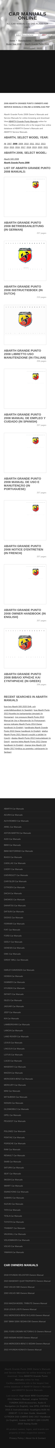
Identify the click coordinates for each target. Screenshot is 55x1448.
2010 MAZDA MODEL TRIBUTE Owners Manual (25, 1303)
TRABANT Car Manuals (14, 1228)
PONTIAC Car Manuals (14, 1137)
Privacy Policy (16, 1438)
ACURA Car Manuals (13, 815)
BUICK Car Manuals (13, 857)
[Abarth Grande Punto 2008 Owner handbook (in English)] (27, 584)
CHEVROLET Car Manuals (16, 875)
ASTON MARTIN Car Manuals (17, 833)
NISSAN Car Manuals (13, 1103)
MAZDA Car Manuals (13, 1073)
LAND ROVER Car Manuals (16, 1036)
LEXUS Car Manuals (13, 1042)
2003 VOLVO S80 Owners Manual (19, 1293)
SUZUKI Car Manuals (13, 1204)
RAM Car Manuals (12, 1149)
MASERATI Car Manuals (15, 1067)
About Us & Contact (36, 1438)
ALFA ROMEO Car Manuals (16, 821)
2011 (32, 144)
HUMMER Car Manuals (14, 982)
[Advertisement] (27, 71)
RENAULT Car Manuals (14, 1155)
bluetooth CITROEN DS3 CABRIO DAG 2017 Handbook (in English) (27, 1416)
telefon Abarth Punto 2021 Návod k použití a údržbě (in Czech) (26, 734)
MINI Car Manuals (12, 1091)
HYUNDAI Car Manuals (14, 988)
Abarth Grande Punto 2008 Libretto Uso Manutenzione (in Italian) (25, 354)
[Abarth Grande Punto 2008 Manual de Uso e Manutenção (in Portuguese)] (27, 453)
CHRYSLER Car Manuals (15, 881)
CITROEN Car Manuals (14, 887)
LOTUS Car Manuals (13, 1055)
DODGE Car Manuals (13, 917)
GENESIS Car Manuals (14, 948)
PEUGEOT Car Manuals (15, 1121)
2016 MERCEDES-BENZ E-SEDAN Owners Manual (27, 1343)
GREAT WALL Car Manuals (16, 960)
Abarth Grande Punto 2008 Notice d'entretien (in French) (23, 549)
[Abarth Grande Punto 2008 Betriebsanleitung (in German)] (27, 197)
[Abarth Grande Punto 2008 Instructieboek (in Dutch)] (27, 261)
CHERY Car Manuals (13, 869)
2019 (34, 147)
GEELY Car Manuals (13, 942)
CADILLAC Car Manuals (15, 863)
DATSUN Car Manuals (14, 911)
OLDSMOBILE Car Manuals (16, 1109)
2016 (17, 147)
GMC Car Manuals (12, 954)
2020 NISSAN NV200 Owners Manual (21, 1337)
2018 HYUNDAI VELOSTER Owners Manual (23, 1275)
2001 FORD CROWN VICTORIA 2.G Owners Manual (27, 1331)
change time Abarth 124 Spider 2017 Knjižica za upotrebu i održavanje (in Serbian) (26, 748)
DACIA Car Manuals (13, 893)
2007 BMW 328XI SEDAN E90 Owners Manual (25, 1321)
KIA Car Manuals (11, 1018)
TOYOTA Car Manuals (14, 1222)
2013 (43, 144)
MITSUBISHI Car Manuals (15, 1097)
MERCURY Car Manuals (15, 1085)
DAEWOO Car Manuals (14, 899)
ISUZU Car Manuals (13, 1000)
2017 (23, 147)
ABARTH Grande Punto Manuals (23, 121)
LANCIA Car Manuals (13, 1030)
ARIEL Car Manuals (12, 827)
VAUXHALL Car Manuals (15, 1234)
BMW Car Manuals (12, 845)
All (5, 144)
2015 (12, 147)
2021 (45, 147)
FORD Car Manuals (13, 936)
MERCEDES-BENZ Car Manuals (18, 1079)
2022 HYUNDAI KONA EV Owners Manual (22, 1349)
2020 (40, 147)
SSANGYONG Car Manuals (16, 1192)
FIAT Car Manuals (12, 930)
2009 (20, 144)
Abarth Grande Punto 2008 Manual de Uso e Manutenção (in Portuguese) (22, 484)
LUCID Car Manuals (13, 1061)
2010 (26, 144)
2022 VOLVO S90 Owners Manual (19, 1287)
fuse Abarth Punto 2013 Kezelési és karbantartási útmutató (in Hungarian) (27, 713)
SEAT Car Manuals (12, 1173)
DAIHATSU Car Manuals (15, 905)
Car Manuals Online (27, 16)
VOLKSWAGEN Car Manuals (17, 1240)
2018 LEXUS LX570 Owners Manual (20, 1309)
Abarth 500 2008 (11, 159)
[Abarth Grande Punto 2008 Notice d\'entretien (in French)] (27, 520)
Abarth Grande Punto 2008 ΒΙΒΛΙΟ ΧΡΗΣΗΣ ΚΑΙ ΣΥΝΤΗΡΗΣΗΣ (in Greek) (22, 677)
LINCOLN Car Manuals (14, 1049)
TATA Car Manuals (12, 1210)
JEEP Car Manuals (12, 1012)
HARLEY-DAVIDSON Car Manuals (19, 970)
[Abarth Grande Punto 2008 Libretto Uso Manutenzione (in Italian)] (27, 325)
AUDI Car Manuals (12, 839)
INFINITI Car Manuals (14, 994)
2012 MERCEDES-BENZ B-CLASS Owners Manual (27, 1315)
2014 (6, 147)
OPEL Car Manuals (12, 1115)
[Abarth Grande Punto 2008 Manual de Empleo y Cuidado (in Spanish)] (27, 389)
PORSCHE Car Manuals (15, 1143)
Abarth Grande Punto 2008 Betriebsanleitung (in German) (24, 226)
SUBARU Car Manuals (14, 1198)
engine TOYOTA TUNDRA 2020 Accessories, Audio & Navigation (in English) (26, 1402)
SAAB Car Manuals (12, 1161)
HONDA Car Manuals (13, 976)
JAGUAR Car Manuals (14, 1006)
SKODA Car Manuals (13, 1179)
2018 (29, 147)
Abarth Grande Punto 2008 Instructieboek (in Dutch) (23, 290)
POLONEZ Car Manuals (14, 1131)
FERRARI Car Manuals (14, 924)
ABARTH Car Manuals (14, 809)
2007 (9, 144)
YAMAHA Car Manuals (14, 1252)
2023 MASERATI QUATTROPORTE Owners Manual (27, 1281)
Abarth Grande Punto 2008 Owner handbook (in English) (25, 613)
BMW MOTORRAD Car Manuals (18, 851)
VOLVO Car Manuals (13, 1246)
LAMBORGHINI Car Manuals (17, 1024)
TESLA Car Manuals (13, 1216)
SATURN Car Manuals (14, 1167)
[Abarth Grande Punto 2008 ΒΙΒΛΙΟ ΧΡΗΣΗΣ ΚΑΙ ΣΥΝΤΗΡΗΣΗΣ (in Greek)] (27, 648)
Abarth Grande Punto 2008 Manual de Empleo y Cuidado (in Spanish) (25, 418)
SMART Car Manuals (13, 1186)
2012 (37, 144)
